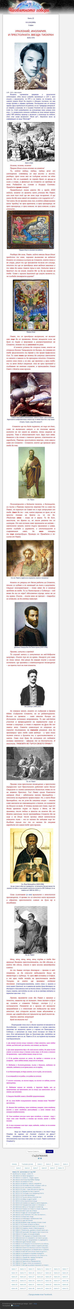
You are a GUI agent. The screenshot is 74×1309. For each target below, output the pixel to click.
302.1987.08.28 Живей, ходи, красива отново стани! (29, 1222)
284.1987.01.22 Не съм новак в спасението (26, 1187)
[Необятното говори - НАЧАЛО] (29, 7)
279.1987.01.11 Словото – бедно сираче (26, 1178)
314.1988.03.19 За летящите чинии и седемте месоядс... (31, 1246)
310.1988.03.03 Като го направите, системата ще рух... (30, 1238)
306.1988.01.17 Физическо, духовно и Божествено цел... (31, 1230)
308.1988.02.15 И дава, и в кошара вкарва (26, 1234)
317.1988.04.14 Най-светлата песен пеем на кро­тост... (30, 1251)
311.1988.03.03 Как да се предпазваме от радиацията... (30, 1240)
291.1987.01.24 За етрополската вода (25, 1201)
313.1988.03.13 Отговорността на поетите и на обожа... (31, 1244)
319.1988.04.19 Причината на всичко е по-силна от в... (30, 1255)
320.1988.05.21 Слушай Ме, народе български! (28, 1257)
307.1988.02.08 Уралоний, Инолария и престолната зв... (31, 1232)
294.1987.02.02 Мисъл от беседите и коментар (28, 1207)
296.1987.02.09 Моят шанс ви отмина (25, 1211)
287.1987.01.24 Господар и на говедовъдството (28, 1193)
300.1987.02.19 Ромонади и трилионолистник (27, 1218)
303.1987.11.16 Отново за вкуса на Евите (26, 1224)
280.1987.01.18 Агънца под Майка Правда (26, 1180)
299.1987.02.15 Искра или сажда (23, 1216)
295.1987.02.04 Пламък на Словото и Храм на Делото (30, 1209)
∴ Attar (35, 1304)
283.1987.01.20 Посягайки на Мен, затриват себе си (29, 1185)
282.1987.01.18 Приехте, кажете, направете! (27, 1183)
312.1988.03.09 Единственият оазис (24, 1242)
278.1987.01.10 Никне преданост (23, 1176)
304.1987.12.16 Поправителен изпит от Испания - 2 (29, 1226)
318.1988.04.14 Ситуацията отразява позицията (28, 1253)
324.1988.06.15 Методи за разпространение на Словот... (31, 1265)
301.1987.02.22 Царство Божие (23, 1220)
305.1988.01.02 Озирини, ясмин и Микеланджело (28, 1228)
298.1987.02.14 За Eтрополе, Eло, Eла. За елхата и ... (29, 1215)
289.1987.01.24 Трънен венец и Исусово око (27, 1197)
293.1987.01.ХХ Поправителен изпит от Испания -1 (29, 1205)
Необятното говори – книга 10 (23, 1174)
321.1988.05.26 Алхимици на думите (24, 1259)
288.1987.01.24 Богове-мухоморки (24, 1195)
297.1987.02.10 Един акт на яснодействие (26, 1213)
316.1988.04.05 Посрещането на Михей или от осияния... (31, 1249)
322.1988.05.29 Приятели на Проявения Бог (27, 1261)
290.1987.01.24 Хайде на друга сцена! (24, 1199)
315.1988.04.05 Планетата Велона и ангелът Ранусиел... (31, 1248)
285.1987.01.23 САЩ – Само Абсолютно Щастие (28, 1189)
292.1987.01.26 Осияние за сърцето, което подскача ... (30, 1203)
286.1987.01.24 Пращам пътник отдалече (26, 1191)
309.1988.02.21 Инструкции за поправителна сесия (29, 1236)
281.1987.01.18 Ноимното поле (23, 1181)
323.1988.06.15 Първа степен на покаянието (27, 1263)
